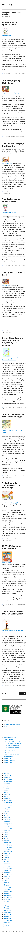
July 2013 (6, 787)
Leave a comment (6, 74)
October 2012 (7, 804)
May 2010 (6, 859)
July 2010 (6, 855)
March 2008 (7, 908)
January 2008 (7, 912)
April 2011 (6, 838)
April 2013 (6, 792)
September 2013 (8, 785)
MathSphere (7, 726)
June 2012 (6, 811)
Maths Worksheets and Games (12, 724)
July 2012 (6, 809)
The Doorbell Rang (7, 163)
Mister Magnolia (6, 35)
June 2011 (6, 834)
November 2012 (8, 802)
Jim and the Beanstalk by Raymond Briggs (13, 415)
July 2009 (6, 878)
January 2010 (7, 867)
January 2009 (7, 889)
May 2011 (6, 836)
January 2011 (7, 844)
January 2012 (7, 821)
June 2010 (6, 857)
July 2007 (6, 924)
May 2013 (6, 790)
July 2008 (6, 901)
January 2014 (7, 777)
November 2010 (8, 848)
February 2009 (7, 888)
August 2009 (7, 876)
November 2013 (8, 781)
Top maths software (9, 760)
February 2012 (7, 819)
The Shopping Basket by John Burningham (12, 612)
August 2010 (7, 853)
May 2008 (6, 905)
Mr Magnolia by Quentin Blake (9, 23)
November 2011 (8, 825)
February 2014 (7, 775)
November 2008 (8, 893)
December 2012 (8, 800)
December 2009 (8, 868)
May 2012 (6, 813)
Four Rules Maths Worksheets (13, 743)
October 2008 (7, 895)
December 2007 (8, 914)
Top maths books (8, 762)
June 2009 (6, 880)
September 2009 (8, 874)
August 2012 (7, 808)
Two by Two (5, 285)
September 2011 (8, 828)
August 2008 (7, 899)
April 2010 (6, 861)
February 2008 (7, 910)
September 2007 (8, 920)
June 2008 (6, 903)
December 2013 (8, 779)
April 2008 (6, 907)
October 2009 (7, 872)
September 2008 (8, 897)
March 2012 (7, 817)
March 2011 (7, 840)
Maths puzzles (9, 739)
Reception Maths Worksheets (13, 741)
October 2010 (7, 849)
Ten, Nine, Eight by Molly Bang (10, 93)
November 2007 (8, 916)
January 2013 (7, 798)
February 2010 (7, 865)
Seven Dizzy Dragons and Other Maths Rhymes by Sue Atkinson (12, 341)
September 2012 (8, 806)
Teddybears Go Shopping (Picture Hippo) (13, 503)
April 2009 (6, 884)
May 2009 (6, 882)
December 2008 (8, 891)
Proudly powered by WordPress (15, 931)
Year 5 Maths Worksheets (12, 749)
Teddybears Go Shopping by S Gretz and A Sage (12, 485)
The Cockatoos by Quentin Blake (11, 200)
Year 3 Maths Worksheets (12, 752)
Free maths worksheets (10, 737)
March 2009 (7, 886)
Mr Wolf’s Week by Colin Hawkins (11, 547)
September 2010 (8, 851)
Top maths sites (8, 758)
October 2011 (7, 827)
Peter (5, 73)
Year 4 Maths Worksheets (12, 751)
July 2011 (6, 832)
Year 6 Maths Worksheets (12, 747)
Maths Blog (7, 5)
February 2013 (7, 796)
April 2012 (6, 815)
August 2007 (7, 922)
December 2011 (7, 823)
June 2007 (6, 926)
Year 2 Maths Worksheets (12, 754)
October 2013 (7, 783)
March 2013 (7, 794)
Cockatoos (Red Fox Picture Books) (11, 212)
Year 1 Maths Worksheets (12, 745)
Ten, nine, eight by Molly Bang (11, 81)
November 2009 (8, 870)
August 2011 (7, 830)
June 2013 (6, 788)
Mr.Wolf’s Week (6, 562)
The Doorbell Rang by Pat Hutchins (13, 144)
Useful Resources (8, 756)
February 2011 (7, 842)
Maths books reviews (20, 73)
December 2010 (8, 846)
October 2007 (7, 918)
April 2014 (6, 773)
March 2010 (7, 863)
